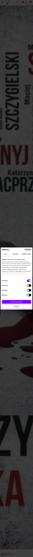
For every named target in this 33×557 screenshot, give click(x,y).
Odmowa (16, 306)
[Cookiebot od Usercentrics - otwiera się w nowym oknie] (24, 250)
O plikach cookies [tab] (26, 254)
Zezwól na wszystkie (16, 301)
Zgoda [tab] (5, 254)
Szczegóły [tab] (15, 254)
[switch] (29, 285)
